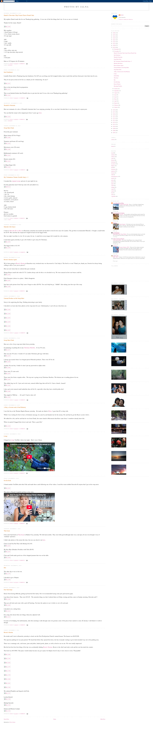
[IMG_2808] (7, 599)
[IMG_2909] (7, 286)
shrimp (112, 187)
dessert (10, 65)
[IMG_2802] (7, 662)
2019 (114, 47)
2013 (114, 120)
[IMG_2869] (7, 361)
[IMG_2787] (7, 693)
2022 (114, 41)
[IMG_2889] (7, 313)
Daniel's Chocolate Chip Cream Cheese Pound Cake (19, 15)
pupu (112, 183)
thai (112, 192)
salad (112, 185)
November (116, 51)
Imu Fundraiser (8, 72)
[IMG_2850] (7, 426)
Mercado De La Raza (15, 231)
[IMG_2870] (7, 356)
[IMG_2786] (7, 687)
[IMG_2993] (7, 242)
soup (9, 219)
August (116, 92)
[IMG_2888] (7, 309)
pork (112, 182)
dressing (113, 162)
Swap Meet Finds (9, 128)
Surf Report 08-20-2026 (124, 204)
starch (112, 191)
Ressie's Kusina (20, 263)
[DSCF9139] (7, 187)
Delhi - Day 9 (115, 257)
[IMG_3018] (7, 161)
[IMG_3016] (7, 155)
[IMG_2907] (7, 280)
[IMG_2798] (7, 671)
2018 (114, 110)
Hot (5, 568)
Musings (115, 223)
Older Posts (102, 719)
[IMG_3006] (7, 137)
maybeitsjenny (116, 233)
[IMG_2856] (7, 397)
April (115, 101)
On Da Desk (7, 480)
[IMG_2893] (7, 318)
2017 (114, 112)
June (115, 97)
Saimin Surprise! (122, 224)
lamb (112, 174)
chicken (113, 154)
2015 (114, 116)
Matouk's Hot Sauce (9, 227)
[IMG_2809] (7, 605)
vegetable (113, 196)
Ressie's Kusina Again (10, 259)
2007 (114, 132)
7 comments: (21, 523)
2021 (114, 43)
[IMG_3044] (7, 95)
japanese (113, 171)
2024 (114, 37)
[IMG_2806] (7, 654)
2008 (114, 130)
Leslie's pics (115, 255)
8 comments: (21, 63)
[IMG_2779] (7, 573)
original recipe (16, 181)
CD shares (115, 246)
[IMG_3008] (7, 149)
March (115, 103)
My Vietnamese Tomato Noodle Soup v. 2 (16, 177)
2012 (114, 122)
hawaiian (113, 169)
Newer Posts (6, 719)
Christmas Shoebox (29, 348)
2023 (114, 39)
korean (112, 173)
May (115, 99)
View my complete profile (126, 19)
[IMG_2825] (7, 545)
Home (54, 719)
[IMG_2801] (7, 683)
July (115, 95)
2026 (114, 33)
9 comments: (21, 582)
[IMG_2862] (7, 385)
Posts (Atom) (12, 722)
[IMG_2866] (7, 367)
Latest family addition (117, 240)
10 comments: (22, 169)
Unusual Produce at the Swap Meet (14, 298)
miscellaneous (114, 176)
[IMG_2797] (7, 667)
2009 (114, 128)
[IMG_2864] (7, 379)
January (116, 107)
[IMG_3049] (7, 26)
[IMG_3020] (7, 167)
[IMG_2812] (7, 611)
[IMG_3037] (7, 89)
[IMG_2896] (7, 326)
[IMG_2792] (7, 711)
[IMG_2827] (7, 551)
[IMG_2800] (7, 679)
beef (112, 153)
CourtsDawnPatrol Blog (118, 203)
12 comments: (22, 713)
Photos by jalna (76, 6)
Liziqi (5, 436)
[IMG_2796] (7, 658)
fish (112, 167)
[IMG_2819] (7, 617)
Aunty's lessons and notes (118, 238)
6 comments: (21, 119)
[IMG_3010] (7, 143)
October (116, 88)
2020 (114, 45)
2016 (114, 114)
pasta (112, 180)
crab (112, 158)
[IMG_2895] (7, 322)
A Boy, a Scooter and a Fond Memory (15, 407)
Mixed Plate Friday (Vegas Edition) (120, 234)
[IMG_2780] (7, 579)
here (40, 113)
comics (112, 139)
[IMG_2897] (7, 330)
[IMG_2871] (7, 350)
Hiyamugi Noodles (118, 86)
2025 (114, 35)
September (116, 90)
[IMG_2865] (7, 373)
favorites (113, 164)
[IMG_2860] (7, 391)
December (116, 49)
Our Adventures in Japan (118, 213)
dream (112, 146)
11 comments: (22, 428)
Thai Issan (7, 531)
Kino (50, 411)
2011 (114, 124)
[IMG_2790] (7, 699)
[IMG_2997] (7, 247)
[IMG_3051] (7, 83)
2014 (114, 118)
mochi (112, 178)
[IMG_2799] (7, 675)
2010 (114, 126)
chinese (113, 156)
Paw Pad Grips (8, 590)
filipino (113, 165)
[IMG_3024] (7, 116)
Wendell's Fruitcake (9, 105)
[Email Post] (26, 63)
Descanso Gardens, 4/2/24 (124, 247)
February (116, 105)
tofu (112, 194)
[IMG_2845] (7, 488)
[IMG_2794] (7, 705)
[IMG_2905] (7, 274)
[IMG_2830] (7, 557)
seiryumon (121, 214)
